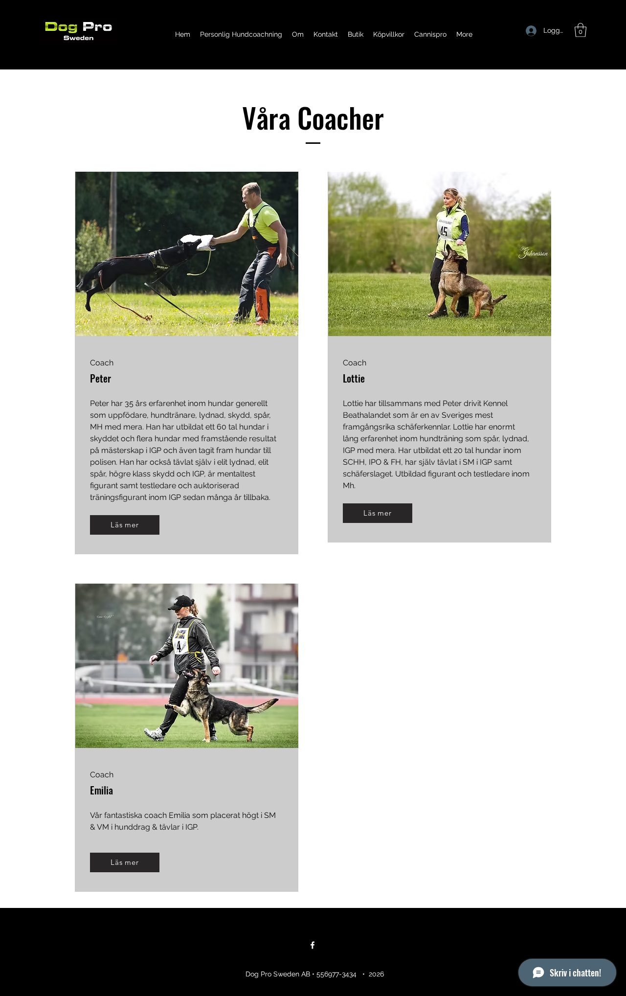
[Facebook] (312, 945)
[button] (580, 30)
